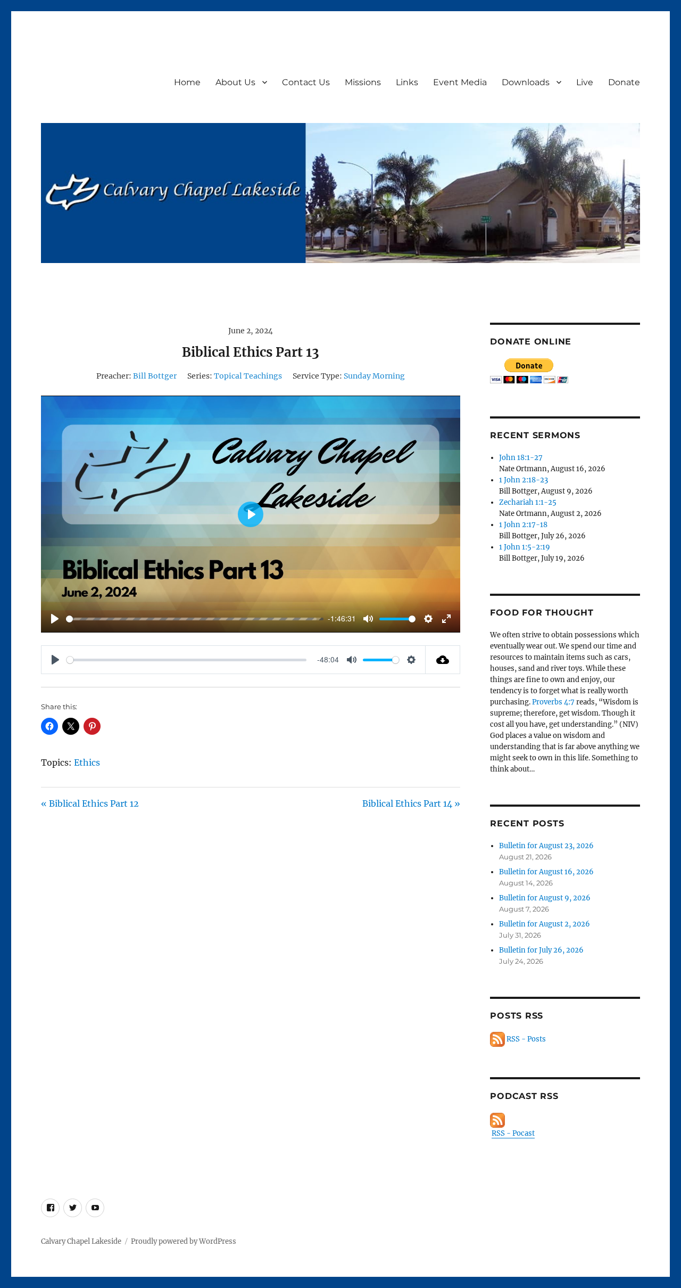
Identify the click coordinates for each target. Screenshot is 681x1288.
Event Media (460, 82)
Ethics (87, 762)
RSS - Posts (525, 1039)
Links (407, 82)
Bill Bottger (155, 376)
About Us (235, 82)
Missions (363, 82)
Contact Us (306, 82)
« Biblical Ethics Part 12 (90, 803)
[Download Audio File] (443, 659)
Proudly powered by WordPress (183, 1241)
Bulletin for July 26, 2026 (541, 950)
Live (584, 82)
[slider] (191, 619)
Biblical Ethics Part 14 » (411, 803)
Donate (624, 82)
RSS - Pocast (513, 1133)
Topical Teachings (248, 376)
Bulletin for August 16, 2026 (546, 871)
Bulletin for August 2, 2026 (544, 924)
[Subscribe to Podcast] (565, 1120)
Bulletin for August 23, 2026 (546, 845)
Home (187, 82)
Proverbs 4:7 (553, 702)
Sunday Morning (374, 376)
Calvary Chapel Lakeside (81, 1241)
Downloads (526, 82)
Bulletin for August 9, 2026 (545, 898)
